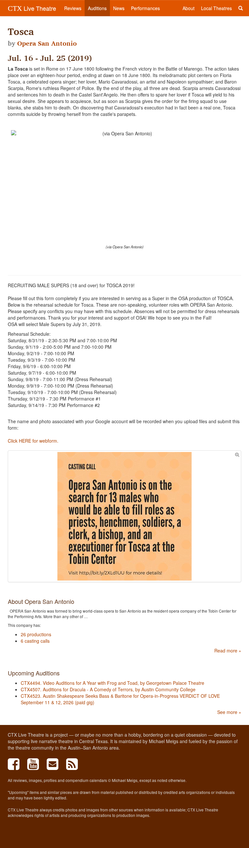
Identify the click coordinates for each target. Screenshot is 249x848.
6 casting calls (35, 641)
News (118, 8)
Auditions (97, 8)
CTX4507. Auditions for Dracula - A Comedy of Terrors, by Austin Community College (108, 689)
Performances (145, 8)
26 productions (36, 634)
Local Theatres (216, 8)
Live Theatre (32, 8)
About (189, 8)
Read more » (227, 650)
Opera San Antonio (47, 43)
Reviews (72, 8)
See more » (229, 712)
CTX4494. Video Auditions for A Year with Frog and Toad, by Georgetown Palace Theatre (112, 683)
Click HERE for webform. (33, 440)
